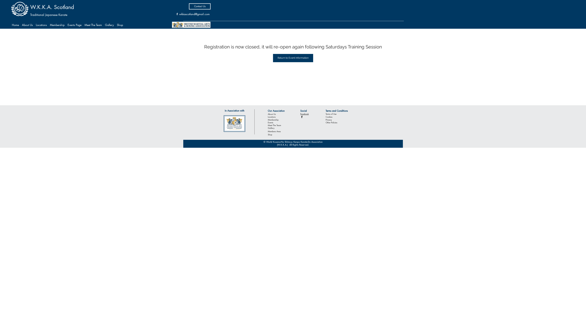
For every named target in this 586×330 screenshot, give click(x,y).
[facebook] (301, 116)
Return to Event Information (293, 57)
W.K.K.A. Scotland (52, 7)
